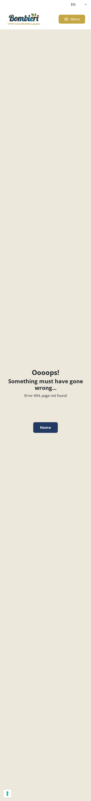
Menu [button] (72, 19)
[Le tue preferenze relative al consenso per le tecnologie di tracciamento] (7, 794)
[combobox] (79, 4)
